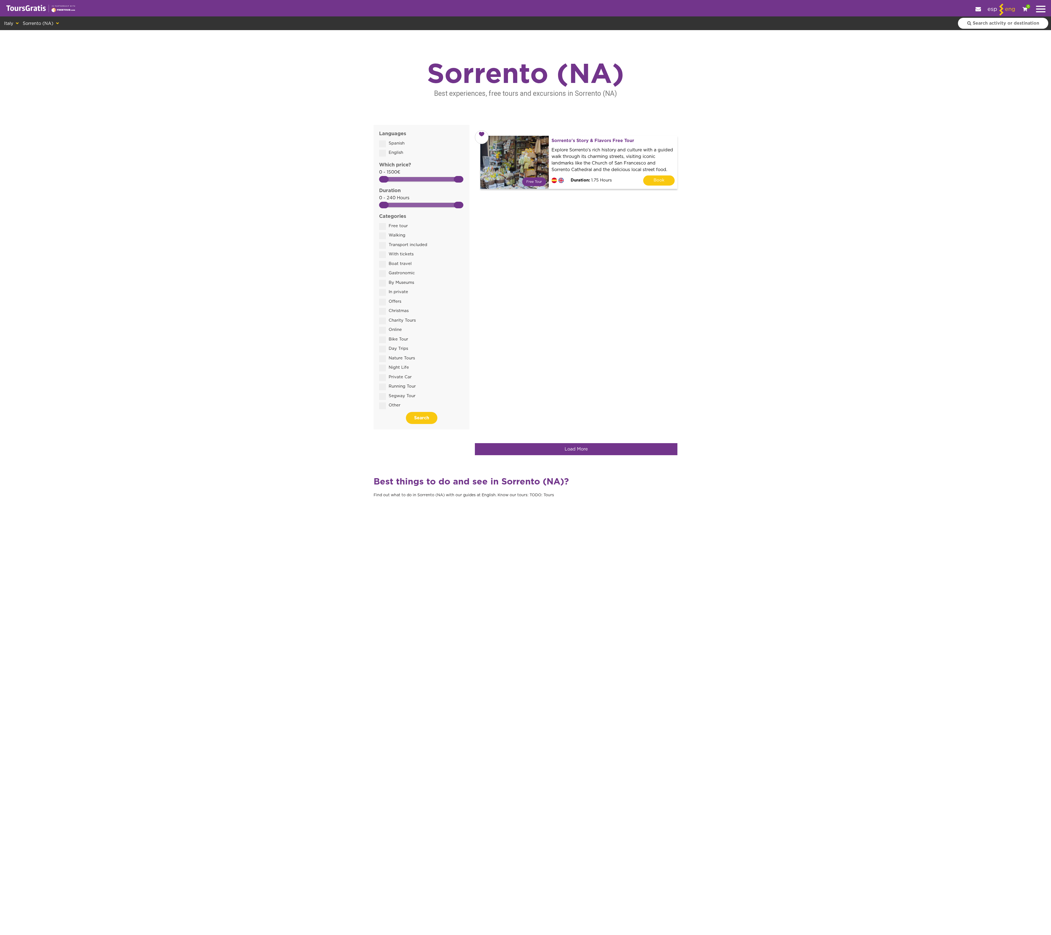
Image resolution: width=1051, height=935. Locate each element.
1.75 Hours (591, 180)
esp (992, 9)
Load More (576, 449)
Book (659, 180)
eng (1010, 9)
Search (421, 418)
